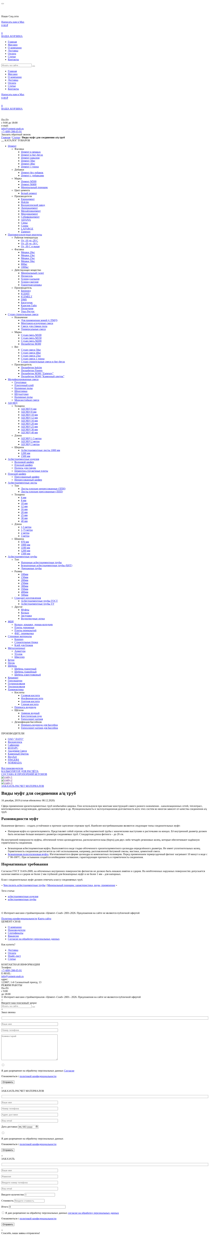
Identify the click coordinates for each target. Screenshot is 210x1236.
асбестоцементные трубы (22, 899)
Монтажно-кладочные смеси (37, 323)
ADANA (26, 219)
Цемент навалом (30, 157)
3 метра (25, 535)
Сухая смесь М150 (31, 338)
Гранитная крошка (31, 284)
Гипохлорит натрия (32, 719)
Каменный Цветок (18, 753)
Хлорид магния (29, 281)
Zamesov (26, 231)
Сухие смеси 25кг (31, 355)
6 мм (23, 497)
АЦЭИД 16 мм (29, 420)
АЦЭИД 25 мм (29, 426)
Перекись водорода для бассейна (39, 725)
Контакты (13, 59)
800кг (24, 264)
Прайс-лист (14, 956)
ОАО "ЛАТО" (16, 739)
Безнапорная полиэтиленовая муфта (28, 854)
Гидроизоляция (16, 683)
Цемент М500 (28, 181)
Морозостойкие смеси (26, 400)
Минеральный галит (32, 273)
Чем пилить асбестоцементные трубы (24, 885)
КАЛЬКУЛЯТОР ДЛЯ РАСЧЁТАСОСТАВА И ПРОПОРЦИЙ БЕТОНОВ (24, 773)
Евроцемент (28, 199)
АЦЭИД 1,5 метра (31, 438)
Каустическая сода (31, 716)
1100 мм (25, 547)
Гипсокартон (15, 680)
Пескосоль (27, 276)
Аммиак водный (30, 713)
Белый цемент (29, 193)
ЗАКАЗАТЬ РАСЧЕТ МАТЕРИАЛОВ (22, 786)
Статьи (12, 56)
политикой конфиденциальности (38, 1076)
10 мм (24, 503)
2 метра (25, 533)
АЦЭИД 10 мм (29, 414)
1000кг (25, 267)
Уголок (18, 654)
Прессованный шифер (26, 476)
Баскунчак (27, 302)
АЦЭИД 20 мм (29, 423)
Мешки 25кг (28, 258)
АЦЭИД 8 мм (28, 411)
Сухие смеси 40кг (31, 352)
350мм (24, 589)
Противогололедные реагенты (25, 234)
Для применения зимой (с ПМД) (39, 320)
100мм (24, 574)
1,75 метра (27, 530)
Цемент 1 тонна (30, 166)
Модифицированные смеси (23, 379)
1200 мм (25, 453)
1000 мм (25, 544)
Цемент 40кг (28, 163)
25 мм (24, 515)
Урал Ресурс (28, 311)
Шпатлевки (20, 391)
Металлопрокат (16, 648)
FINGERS (13, 759)
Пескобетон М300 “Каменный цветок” (42, 376)
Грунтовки (20, 382)
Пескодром (27, 308)
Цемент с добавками (32, 175)
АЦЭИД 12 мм (29, 417)
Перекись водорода (25, 707)
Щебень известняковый (27, 674)
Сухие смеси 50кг (31, 349)
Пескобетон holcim (31, 367)
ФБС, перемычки (24, 633)
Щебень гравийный (25, 671)
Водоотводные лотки (33, 618)
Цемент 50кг (28, 160)
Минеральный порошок (34, 187)
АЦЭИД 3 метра (30, 444)
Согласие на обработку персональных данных (34, 939)
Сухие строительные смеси (23, 314)
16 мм (24, 509)
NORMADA (15, 762)
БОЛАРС (13, 747)
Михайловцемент (31, 211)
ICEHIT (25, 293)
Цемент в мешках (31, 151)
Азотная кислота (30, 701)
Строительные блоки (26, 642)
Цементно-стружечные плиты (31, 470)
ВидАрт (12, 756)
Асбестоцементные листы (22, 482)
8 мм (23, 500)
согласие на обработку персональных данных (93, 1213)
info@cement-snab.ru (12, 128)
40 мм (24, 521)
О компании (15, 47)
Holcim (25, 202)
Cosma (24, 225)
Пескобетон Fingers (31, 370)
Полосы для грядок (25, 468)
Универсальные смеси (33, 329)
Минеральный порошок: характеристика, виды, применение (81, 885)
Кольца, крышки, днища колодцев (33, 624)
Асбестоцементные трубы (22, 556)
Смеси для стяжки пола (34, 326)
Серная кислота (30, 704)
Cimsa (24, 222)
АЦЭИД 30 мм (29, 429)
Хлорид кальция (30, 278)
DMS (24, 299)
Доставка (13, 50)
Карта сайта (44, 918)
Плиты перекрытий (25, 630)
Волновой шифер (24, 462)
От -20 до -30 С (29, 243)
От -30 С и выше (30, 246)
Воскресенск (15, 742)
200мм (24, 580)
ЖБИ (11, 621)
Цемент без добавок (32, 172)
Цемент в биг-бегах (32, 154)
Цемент (12, 146)
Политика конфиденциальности (19, 918)
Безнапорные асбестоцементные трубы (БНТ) (46, 565)
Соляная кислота (30, 695)
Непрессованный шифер (28, 479)
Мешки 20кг (28, 252)
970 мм (25, 541)
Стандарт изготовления (27, 598)
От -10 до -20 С (29, 240)
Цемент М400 (28, 184)
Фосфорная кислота (32, 698)
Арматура (19, 651)
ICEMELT (26, 296)
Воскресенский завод (33, 205)
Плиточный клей (24, 385)
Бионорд (26, 290)
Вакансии (13, 936)
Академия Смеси (17, 750)
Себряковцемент (30, 216)
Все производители (12, 768)
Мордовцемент (29, 214)
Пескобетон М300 (31, 343)
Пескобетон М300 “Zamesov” (37, 373)
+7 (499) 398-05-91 (11, 131)
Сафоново (13, 745)
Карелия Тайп (29, 305)
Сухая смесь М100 (31, 335)
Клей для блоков (23, 645)
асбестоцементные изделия (23, 896)
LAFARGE (27, 228)
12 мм (24, 506)
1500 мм (25, 456)
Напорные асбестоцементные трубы (41, 562)
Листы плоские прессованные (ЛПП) (42, 491)
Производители (16, 930)
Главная (12, 41)
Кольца (25, 612)
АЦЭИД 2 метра (30, 441)
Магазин (13, 44)
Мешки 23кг (28, 255)
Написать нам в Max (12, 22)
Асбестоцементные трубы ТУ (37, 603)
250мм (24, 583)
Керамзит (13, 677)
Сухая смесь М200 (31, 341)
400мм (24, 592)
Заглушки (26, 615)
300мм (24, 586)
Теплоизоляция (16, 686)
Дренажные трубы (31, 568)
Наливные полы (23, 388)
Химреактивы (16, 689)
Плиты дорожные (24, 627)
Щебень (12, 665)
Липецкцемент (29, 208)
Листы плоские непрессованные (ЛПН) (43, 488)
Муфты (25, 609)
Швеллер (19, 657)
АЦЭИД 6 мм (28, 408)
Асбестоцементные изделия (23, 459)
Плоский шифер (23, 465)
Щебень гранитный (25, 668)
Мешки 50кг (28, 261)
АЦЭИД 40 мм (29, 432)
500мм (24, 595)
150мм (24, 577)
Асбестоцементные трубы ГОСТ (39, 600)
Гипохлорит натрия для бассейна (39, 727)
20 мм (24, 512)
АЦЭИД (12, 403)
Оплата (12, 53)
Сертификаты (15, 933)
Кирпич (18, 639)
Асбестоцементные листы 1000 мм (40, 450)
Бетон (11, 660)
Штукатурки (21, 394)
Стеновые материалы (20, 636)
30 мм (24, 518)
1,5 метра (26, 527)
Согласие (69, 1070)
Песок (11, 662)
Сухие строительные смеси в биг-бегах (43, 361)
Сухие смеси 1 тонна (32, 358)
